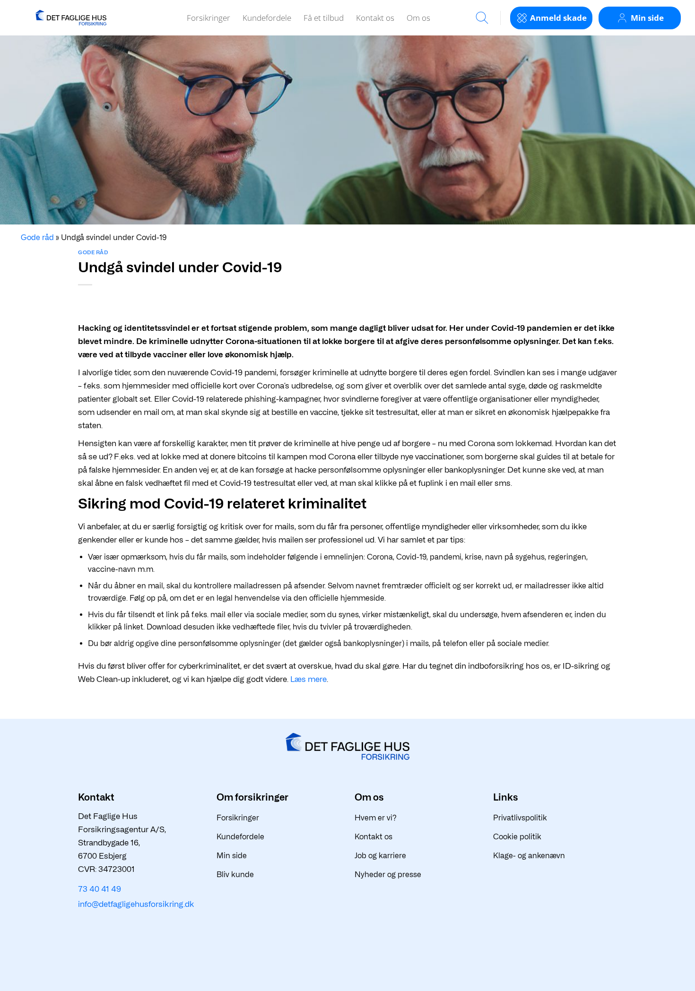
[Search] (482, 18)
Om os (418, 17)
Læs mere (308, 679)
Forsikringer (208, 17)
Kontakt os (375, 17)
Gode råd (93, 252)
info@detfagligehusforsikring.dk (136, 904)
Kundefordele (267, 17)
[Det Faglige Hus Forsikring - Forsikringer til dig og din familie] (70, 17)
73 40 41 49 (99, 889)
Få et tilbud (324, 17)
